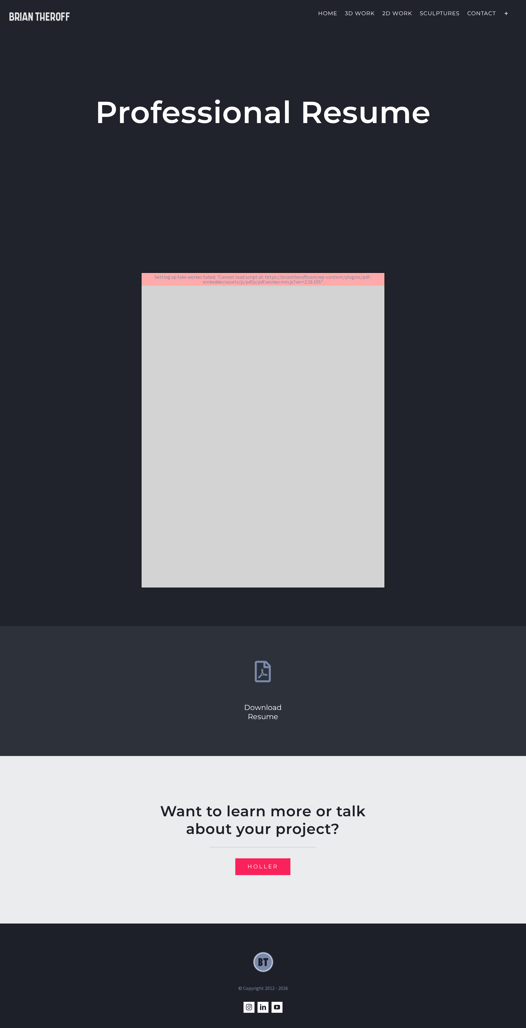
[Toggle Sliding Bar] (506, 13)
